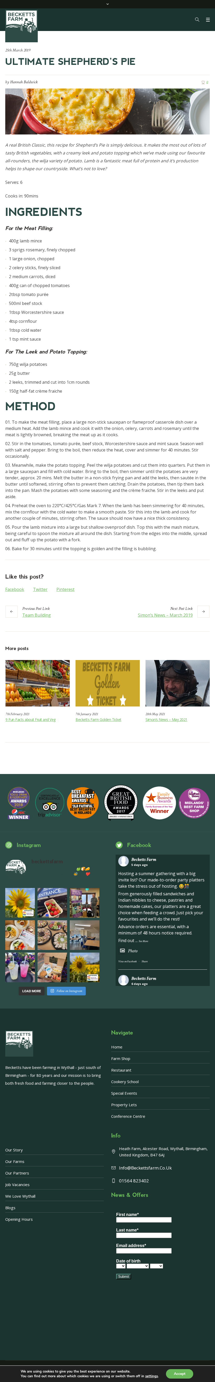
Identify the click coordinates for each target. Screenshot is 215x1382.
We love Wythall (20, 1196)
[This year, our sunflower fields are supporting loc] (20, 903)
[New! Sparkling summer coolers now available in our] (20, 967)
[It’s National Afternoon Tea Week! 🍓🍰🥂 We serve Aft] (52, 967)
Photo (132, 951)
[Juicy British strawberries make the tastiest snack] (52, 903)
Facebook (14, 589)
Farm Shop (120, 1058)
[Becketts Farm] (22, 26)
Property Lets (124, 1104)
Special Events (124, 1093)
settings (151, 1376)
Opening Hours (19, 1219)
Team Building (36, 615)
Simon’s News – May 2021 (166, 719)
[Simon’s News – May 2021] (178, 683)
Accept (179, 1373)
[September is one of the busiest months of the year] (84, 935)
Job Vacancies (17, 1184)
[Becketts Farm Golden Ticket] (108, 683)
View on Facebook (127, 961)
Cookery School (125, 1081)
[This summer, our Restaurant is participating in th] (20, 935)
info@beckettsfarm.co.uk (145, 1168)
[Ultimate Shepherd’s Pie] (107, 111)
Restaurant (121, 1070)
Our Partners (17, 1173)
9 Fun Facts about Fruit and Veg (31, 719)
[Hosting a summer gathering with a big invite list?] (52, 935)
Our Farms (14, 1161)
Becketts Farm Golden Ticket (98, 719)
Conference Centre (128, 1116)
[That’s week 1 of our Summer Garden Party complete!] (84, 967)
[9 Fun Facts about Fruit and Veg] (38, 683)
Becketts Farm (143, 859)
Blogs (10, 1207)
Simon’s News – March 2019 (165, 615)
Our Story (14, 1149)
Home (116, 1047)
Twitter (40, 589)
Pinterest (65, 589)
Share (145, 961)
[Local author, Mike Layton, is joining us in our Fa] (84, 903)
